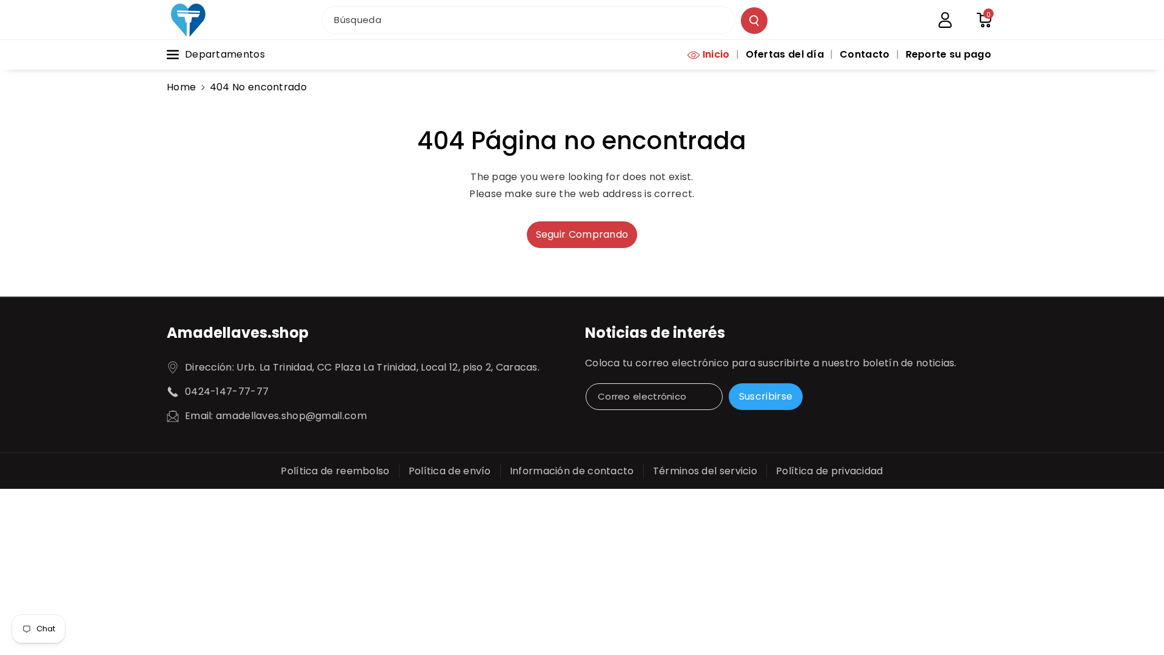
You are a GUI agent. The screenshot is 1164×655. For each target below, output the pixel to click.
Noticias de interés (655, 333)
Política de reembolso (335, 471)
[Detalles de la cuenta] (945, 20)
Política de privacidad (829, 471)
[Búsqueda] (754, 20)
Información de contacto (572, 471)
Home (181, 87)
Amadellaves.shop (238, 333)
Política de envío (450, 471)
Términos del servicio (705, 471)
